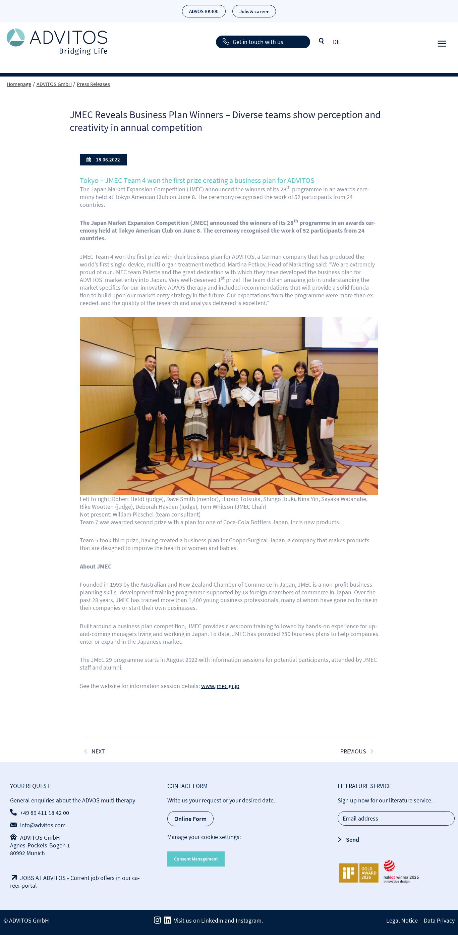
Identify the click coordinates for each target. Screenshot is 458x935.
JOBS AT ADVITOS (43, 878)
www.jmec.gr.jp (220, 686)
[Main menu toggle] (441, 41)
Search (321, 41)
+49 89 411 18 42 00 (44, 813)
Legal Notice (402, 920)
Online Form (190, 819)
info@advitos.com (43, 825)
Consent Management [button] (196, 859)
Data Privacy (439, 920)
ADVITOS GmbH (40, 837)
